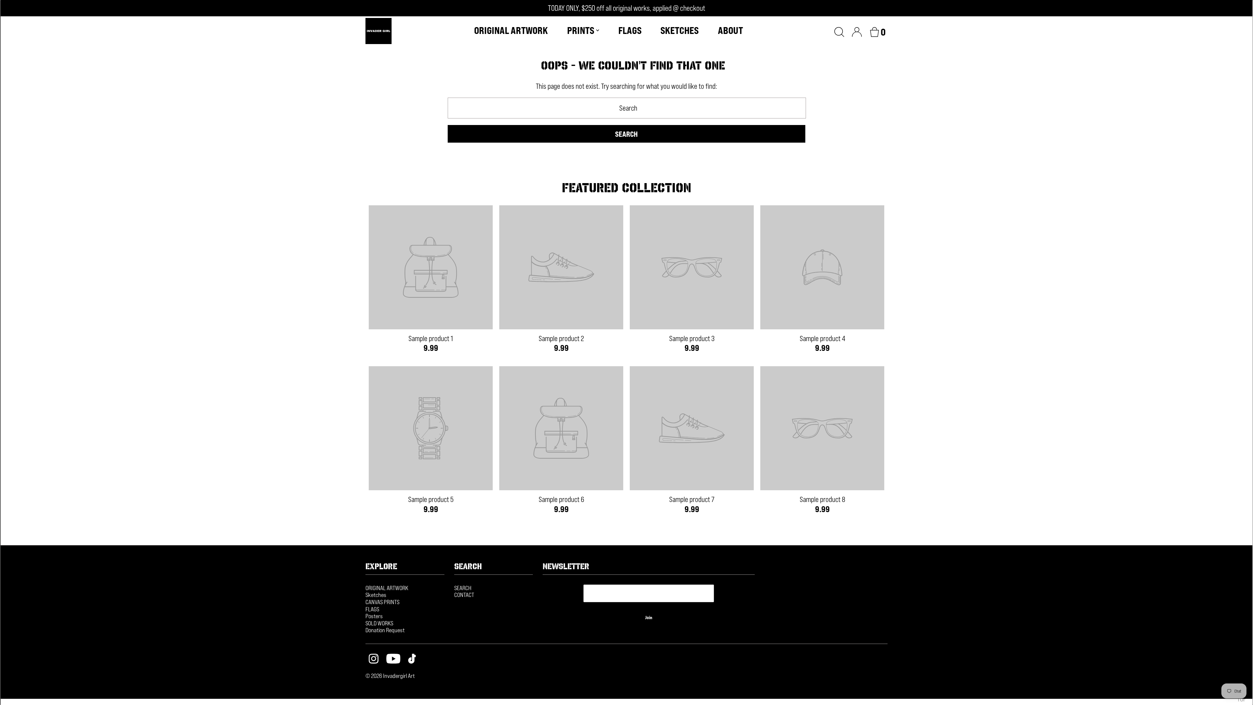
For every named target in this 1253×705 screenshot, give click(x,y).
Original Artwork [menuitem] (511, 30)
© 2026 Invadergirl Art (390, 675)
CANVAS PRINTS (382, 601)
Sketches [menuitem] (679, 30)
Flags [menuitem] (630, 30)
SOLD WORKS (379, 623)
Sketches (375, 594)
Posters (374, 615)
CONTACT (464, 594)
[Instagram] (374, 659)
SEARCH (463, 587)
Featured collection (626, 187)
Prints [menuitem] (580, 30)
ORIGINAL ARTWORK (386, 587)
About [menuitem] (730, 30)
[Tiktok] (412, 659)
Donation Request (385, 630)
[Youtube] (393, 659)
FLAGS (372, 609)
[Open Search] (839, 31)
